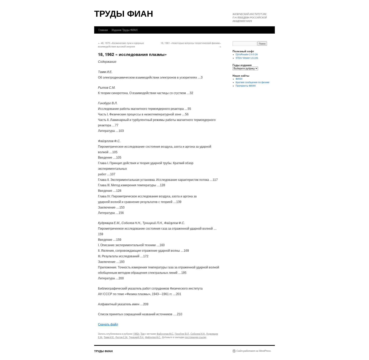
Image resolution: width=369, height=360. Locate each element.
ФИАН (239, 79)
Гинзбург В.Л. (182, 333)
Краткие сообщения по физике (252, 82)
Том (142, 333)
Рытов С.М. (122, 337)
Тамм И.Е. (109, 337)
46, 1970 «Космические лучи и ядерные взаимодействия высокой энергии (121, 44)
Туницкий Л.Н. (136, 337)
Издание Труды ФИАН (124, 30)
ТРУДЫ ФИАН (123, 13)
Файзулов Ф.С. (153, 337)
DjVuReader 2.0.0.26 (247, 54)
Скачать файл (108, 324)
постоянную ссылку (195, 337)
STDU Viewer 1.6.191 (247, 58)
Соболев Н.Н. (197, 333)
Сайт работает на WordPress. (253, 351)
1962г (136, 333)
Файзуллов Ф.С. (165, 333)
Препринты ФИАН (246, 85)
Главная (103, 30)
